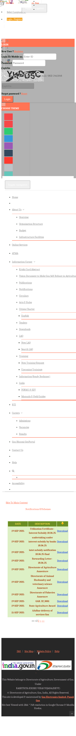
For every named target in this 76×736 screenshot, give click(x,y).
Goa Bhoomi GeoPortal (23, 441)
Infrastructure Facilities (31, 237)
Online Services (19, 244)
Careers (16, 412)
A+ (8, 54)
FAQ (19, 651)
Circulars (23, 295)
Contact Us (17, 450)
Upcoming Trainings (31, 369)
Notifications (26, 289)
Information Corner (22, 261)
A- (8, 40)
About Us (16, 209)
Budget (22, 230)
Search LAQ (27, 349)
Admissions (24, 420)
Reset (24, 93)
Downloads (24, 329)
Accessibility (18, 483)
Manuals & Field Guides (33, 396)
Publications (25, 282)
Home (15, 197)
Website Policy (44, 651)
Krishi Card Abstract (29, 269)
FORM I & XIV (28, 389)
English (25, 315)
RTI (14, 404)
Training (23, 356)
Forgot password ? (14, 93)
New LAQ (26, 342)
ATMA (15, 253)
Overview (24, 217)
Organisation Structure (31, 223)
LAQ (21, 335)
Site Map (29, 651)
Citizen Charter (27, 309)
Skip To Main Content (17, 502)
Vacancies (24, 427)
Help (14, 462)
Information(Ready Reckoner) (34, 376)
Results (23, 434)
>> (43, 620)
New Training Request (32, 362)
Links (22, 383)
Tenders (23, 322)
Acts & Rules (25, 302)
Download (62, 530)
